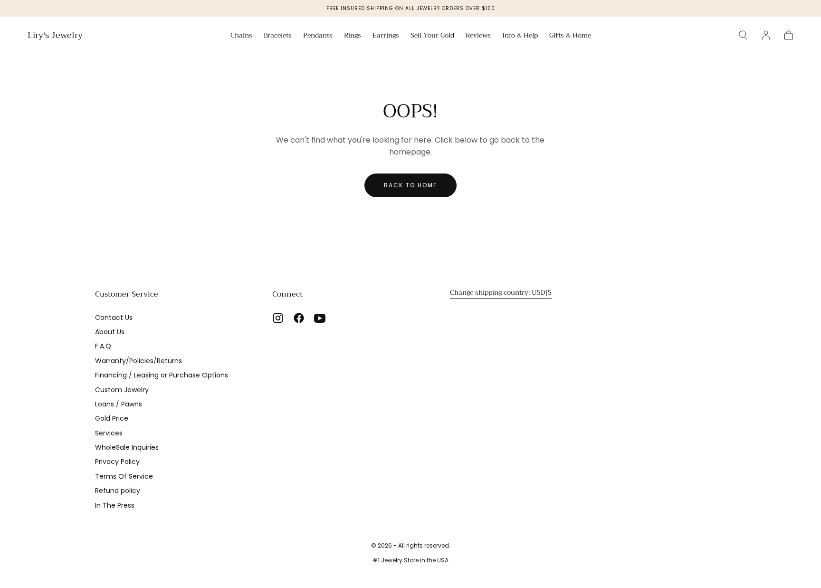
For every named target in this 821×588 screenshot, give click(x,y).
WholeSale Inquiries (127, 447)
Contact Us (114, 317)
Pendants (318, 36)
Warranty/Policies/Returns (138, 361)
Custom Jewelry (122, 390)
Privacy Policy (117, 461)
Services (109, 433)
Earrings (385, 36)
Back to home (410, 185)
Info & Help (520, 36)
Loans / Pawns (118, 404)
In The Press (114, 505)
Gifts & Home (570, 36)
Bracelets (278, 36)
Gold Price (111, 418)
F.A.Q (103, 346)
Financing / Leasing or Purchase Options (161, 375)
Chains (241, 36)
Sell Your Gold (432, 36)
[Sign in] (766, 35)
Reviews (478, 36)
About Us (109, 332)
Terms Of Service (124, 476)
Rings (352, 36)
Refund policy (117, 490)
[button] (743, 35)
